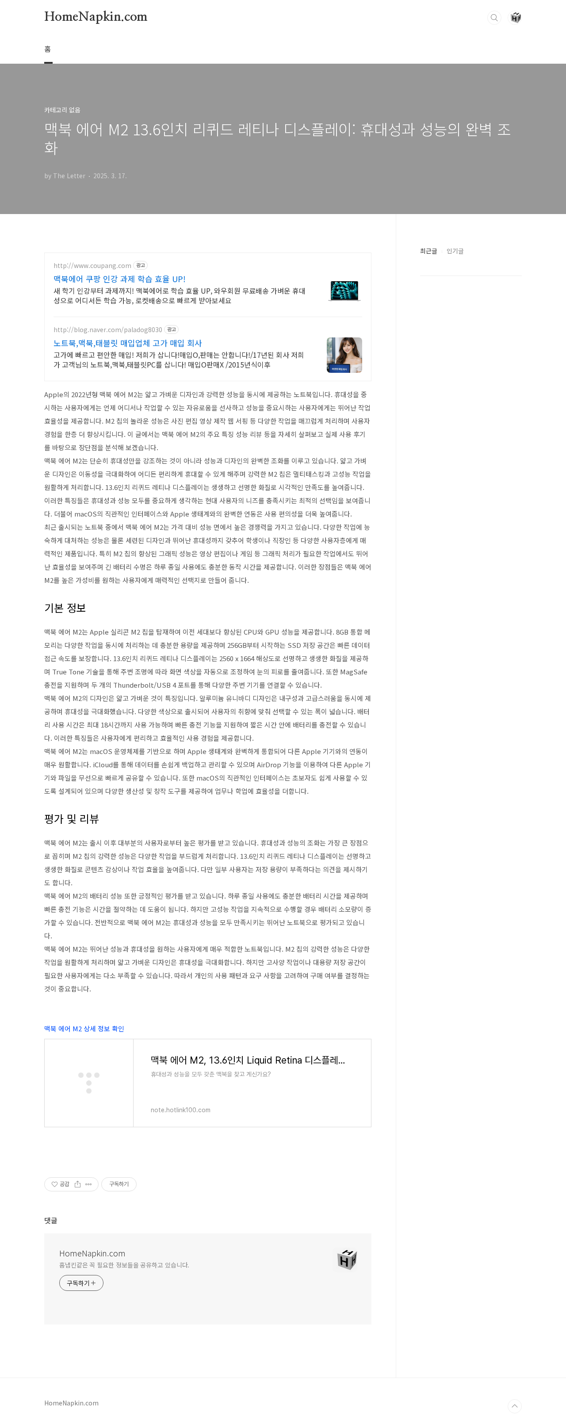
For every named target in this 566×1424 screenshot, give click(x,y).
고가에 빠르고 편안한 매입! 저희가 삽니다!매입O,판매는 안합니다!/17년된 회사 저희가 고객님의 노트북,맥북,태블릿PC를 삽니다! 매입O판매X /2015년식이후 (179, 359)
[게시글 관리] (88, 1184)
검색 (494, 17)
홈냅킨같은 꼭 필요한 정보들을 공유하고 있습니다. (124, 1264)
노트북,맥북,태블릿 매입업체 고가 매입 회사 (128, 342)
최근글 (428, 250)
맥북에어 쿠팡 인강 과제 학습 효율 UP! (120, 278)
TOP (515, 1406)
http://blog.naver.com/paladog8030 (108, 329)
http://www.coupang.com (92, 265)
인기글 (455, 250)
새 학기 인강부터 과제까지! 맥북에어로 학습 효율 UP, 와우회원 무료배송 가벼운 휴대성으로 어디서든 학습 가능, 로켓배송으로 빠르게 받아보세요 (180, 295)
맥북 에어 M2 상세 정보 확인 (84, 1028)
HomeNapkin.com (96, 17)
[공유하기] (77, 1184)
